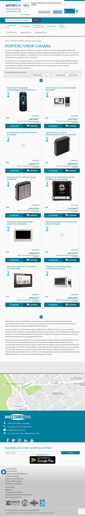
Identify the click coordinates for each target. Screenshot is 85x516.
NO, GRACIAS (44, 12)
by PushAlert (27, 14)
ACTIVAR (57, 12)
